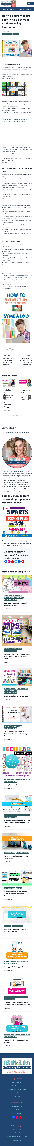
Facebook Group (17, 1106)
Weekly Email (17, 1110)
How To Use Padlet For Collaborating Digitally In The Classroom (8, 360)
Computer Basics (9, 997)
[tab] (13, 415)
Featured (7, 595)
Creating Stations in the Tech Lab (16, 696)
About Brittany (17, 1113)
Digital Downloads (17, 1082)
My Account (17, 1129)
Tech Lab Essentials (10, 690)
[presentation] (8, 383)
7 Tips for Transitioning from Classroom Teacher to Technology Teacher (16, 734)
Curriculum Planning (10, 779)
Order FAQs (17, 1133)
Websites (16, 34)
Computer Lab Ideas (10, 688)
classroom (7, 925)
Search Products (25, 9)
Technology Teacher (10, 599)
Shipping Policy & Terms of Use (17, 1136)
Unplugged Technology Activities (15, 967)
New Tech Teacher (16, 595)
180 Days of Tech (7, 34)
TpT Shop (17, 1096)
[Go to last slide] (4, 397)
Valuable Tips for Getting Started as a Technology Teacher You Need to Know (17, 656)
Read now (8, 609)
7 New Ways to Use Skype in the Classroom (25, 395)
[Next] (29, 397)
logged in (13, 432)
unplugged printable (10, 963)
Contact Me (17, 1140)
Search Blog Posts (9, 9)
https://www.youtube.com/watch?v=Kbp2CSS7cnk (15, 277)
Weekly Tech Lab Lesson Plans (14, 785)
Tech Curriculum (17, 1086)
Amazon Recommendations (17, 1089)
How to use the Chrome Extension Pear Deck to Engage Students (26, 360)
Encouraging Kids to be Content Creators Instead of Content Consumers (15, 894)
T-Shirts (17, 1093)
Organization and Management (13, 597)
